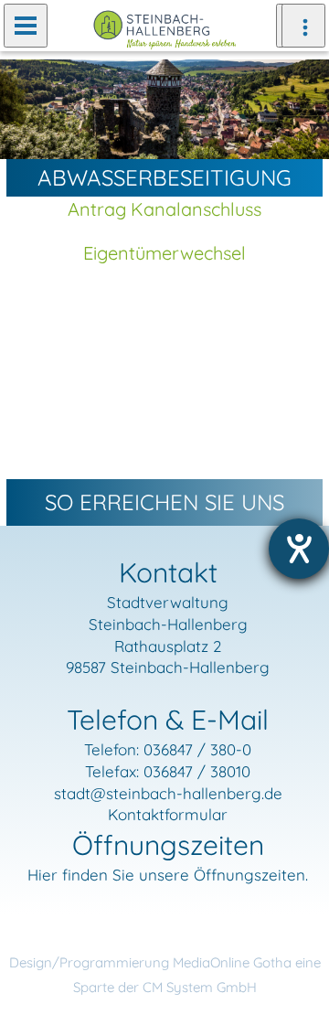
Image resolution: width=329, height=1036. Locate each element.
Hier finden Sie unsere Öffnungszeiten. (167, 874)
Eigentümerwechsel (164, 252)
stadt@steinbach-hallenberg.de (168, 793)
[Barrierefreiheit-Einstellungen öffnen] (299, 548)
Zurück (27, 108)
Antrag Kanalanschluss (164, 209)
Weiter (301, 108)
